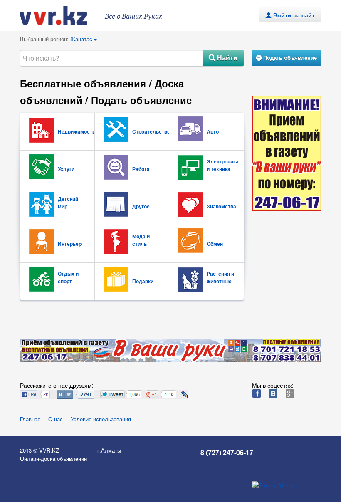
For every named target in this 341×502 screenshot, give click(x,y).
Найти (223, 57)
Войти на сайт (290, 15)
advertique (61, 15)
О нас (55, 419)
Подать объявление (286, 58)
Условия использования (101, 419)
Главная (30, 419)
